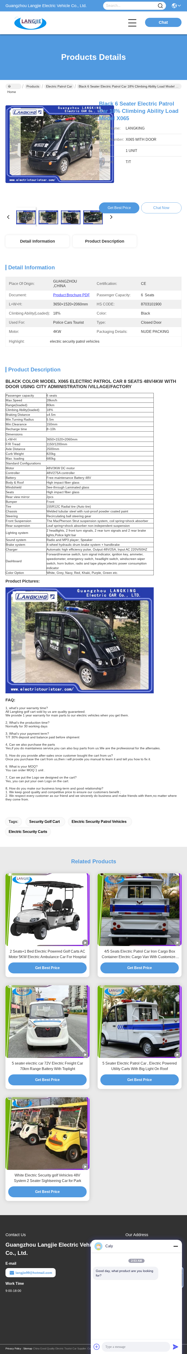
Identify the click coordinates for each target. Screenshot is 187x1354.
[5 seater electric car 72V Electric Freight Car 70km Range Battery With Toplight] (47, 1022)
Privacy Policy (13, 1348)
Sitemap (27, 1348)
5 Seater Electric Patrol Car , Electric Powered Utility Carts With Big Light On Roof (139, 1066)
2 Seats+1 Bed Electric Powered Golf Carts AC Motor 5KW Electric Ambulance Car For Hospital (47, 954)
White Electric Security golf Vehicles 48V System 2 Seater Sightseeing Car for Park (47, 1178)
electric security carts (28, 832)
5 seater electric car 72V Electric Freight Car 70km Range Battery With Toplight (47, 1066)
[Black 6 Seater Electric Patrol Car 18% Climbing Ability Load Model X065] (59, 149)
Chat (163, 22)
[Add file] (97, 1347)
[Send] (175, 1347)
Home (13, 86)
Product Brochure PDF (71, 295)
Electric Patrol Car (59, 86)
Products (32, 86)
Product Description (104, 241)
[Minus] (175, 1246)
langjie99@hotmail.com (34, 1273)
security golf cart (44, 822)
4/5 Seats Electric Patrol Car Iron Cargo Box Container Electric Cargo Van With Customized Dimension (139, 954)
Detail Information (37, 241)
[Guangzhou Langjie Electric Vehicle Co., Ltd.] (30, 23)
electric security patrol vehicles (99, 822)
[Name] (160, 6)
